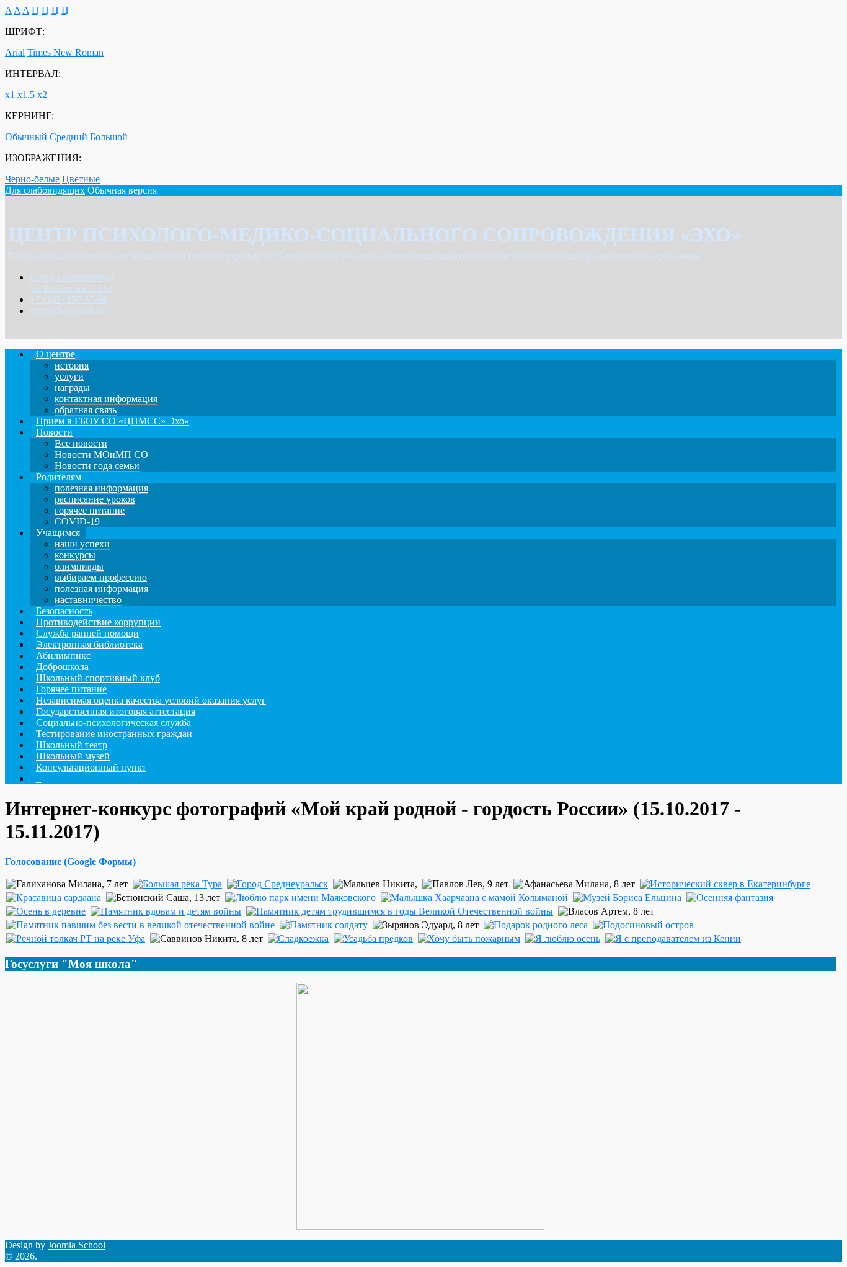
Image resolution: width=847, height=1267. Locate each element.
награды (72, 387)
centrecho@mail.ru (67, 310)
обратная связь (86, 410)
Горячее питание (71, 689)
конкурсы (75, 555)
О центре (55, 354)
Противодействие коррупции (98, 622)
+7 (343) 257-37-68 (68, 299)
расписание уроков (95, 499)
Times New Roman (65, 52)
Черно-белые (32, 179)
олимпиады (79, 566)
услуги (69, 376)
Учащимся (58, 532)
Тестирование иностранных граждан (114, 733)
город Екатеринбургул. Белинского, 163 (72, 282)
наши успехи (82, 544)
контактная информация (106, 398)
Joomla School (76, 1245)
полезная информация (101, 488)
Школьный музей (73, 756)
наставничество (88, 599)
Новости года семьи (97, 465)
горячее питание (90, 510)
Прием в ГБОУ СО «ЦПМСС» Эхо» (112, 421)
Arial (15, 52)
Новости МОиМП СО (101, 454)
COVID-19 (77, 521)
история (72, 365)
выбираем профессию (101, 577)
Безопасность (64, 611)
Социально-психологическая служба (113, 722)
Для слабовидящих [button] (45, 190)
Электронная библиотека (89, 644)
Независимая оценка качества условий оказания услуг (151, 700)
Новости (54, 432)
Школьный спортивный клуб (98, 678)
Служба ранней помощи (87, 633)
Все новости (81, 443)
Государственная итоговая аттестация (115, 711)
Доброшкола (62, 666)
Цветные (81, 179)
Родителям (58, 477)
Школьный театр (71, 745)
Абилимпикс (63, 655)
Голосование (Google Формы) (70, 861)
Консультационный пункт (91, 767)
